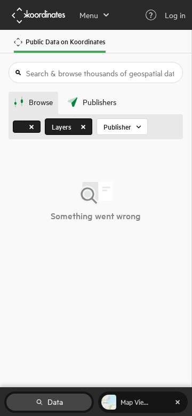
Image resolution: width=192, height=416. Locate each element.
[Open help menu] (151, 15)
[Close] (31, 127)
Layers (61, 127)
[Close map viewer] (177, 402)
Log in (175, 15)
